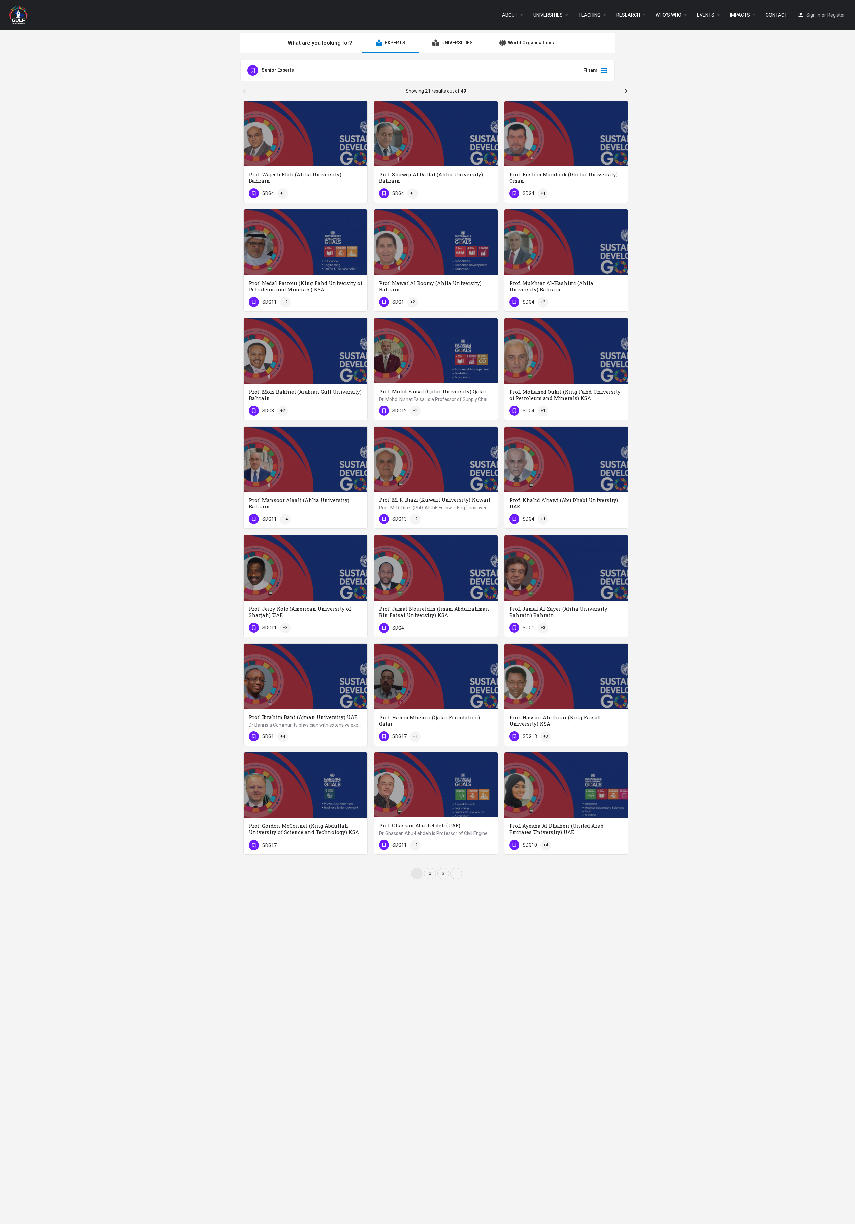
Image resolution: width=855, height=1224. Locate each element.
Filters (590, 70)
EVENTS (705, 15)
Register (836, 15)
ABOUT (510, 15)
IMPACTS (740, 15)
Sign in (813, 15)
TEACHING (589, 15)
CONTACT (776, 15)
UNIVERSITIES (548, 15)
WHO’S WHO (668, 15)
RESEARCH (628, 15)
